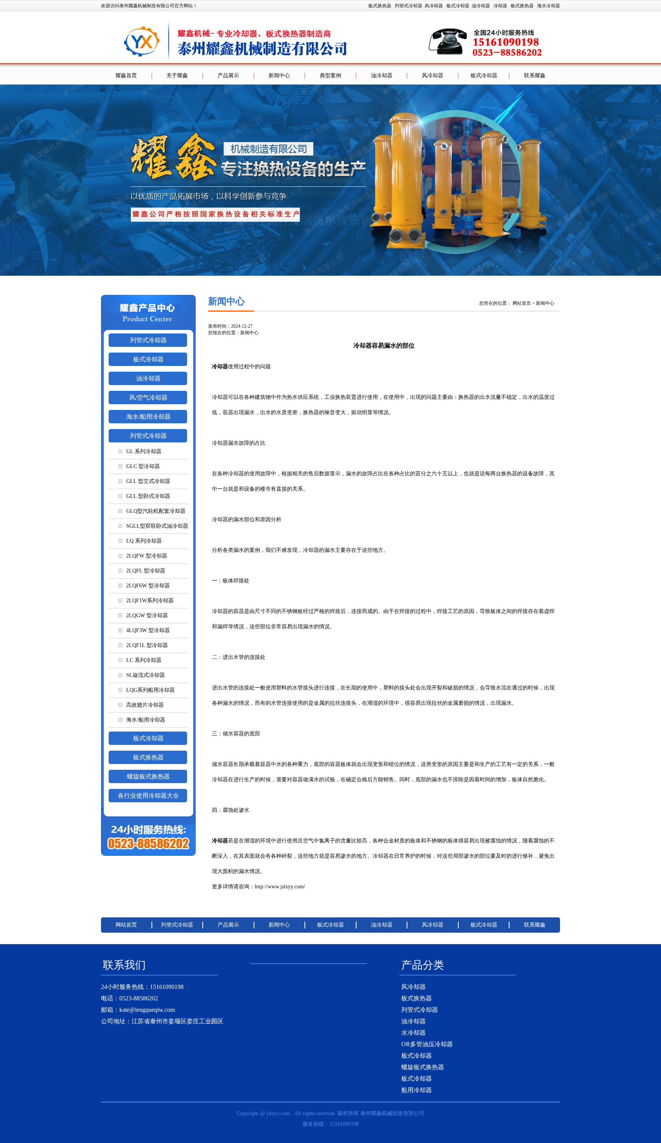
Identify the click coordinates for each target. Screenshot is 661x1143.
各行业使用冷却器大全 (148, 795)
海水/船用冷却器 (148, 416)
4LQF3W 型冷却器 (148, 630)
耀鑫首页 (126, 75)
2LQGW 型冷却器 (147, 615)
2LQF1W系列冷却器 (150, 600)
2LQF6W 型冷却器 (148, 586)
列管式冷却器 (408, 5)
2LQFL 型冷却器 (145, 571)
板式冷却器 (457, 5)
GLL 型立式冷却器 (148, 481)
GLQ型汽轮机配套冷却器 (156, 511)
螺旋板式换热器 (148, 776)
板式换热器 (522, 5)
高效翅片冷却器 (145, 705)
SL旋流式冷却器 (145, 675)
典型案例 (330, 75)
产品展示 (228, 75)
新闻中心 (279, 75)
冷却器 (500, 5)
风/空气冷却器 (148, 397)
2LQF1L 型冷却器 (147, 645)
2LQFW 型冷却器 (146, 556)
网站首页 (522, 303)
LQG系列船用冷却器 (150, 690)
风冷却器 (434, 5)
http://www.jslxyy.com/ (280, 886)
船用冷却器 (416, 1090)
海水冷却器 (548, 5)
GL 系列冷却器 (143, 451)
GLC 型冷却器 (143, 466)
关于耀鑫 (177, 75)
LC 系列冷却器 (143, 660)
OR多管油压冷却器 (427, 1044)
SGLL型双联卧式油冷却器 (157, 526)
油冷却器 (481, 5)
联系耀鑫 (534, 75)
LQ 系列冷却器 (144, 541)
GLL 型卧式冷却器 (148, 496)
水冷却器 (413, 1032)
